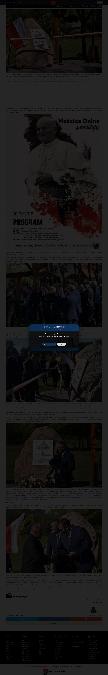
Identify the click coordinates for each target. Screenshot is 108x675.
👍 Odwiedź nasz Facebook (49, 344)
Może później (61, 344)
